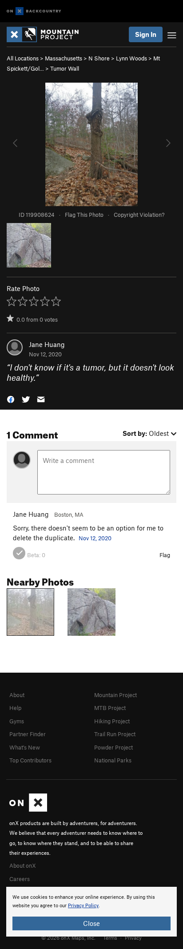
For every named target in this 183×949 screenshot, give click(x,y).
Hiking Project (112, 721)
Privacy (133, 937)
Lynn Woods (131, 58)
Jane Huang (47, 344)
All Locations (23, 58)
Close (91, 923)
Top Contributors (30, 760)
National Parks (112, 760)
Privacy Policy (83, 906)
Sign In (145, 34)
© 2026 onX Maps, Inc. (68, 937)
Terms (110, 937)
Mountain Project (115, 694)
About (16, 694)
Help (15, 707)
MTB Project (110, 707)
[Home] (47, 34)
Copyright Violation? (139, 214)
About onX (22, 865)
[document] (91, 911)
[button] (11, 398)
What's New (24, 747)
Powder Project (113, 747)
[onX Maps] (28, 809)
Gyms (16, 721)
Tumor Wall (64, 68)
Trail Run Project (114, 734)
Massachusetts (63, 58)
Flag (164, 554)
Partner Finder (27, 734)
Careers (19, 878)
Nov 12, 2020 (95, 538)
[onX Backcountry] (34, 11)
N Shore (99, 58)
